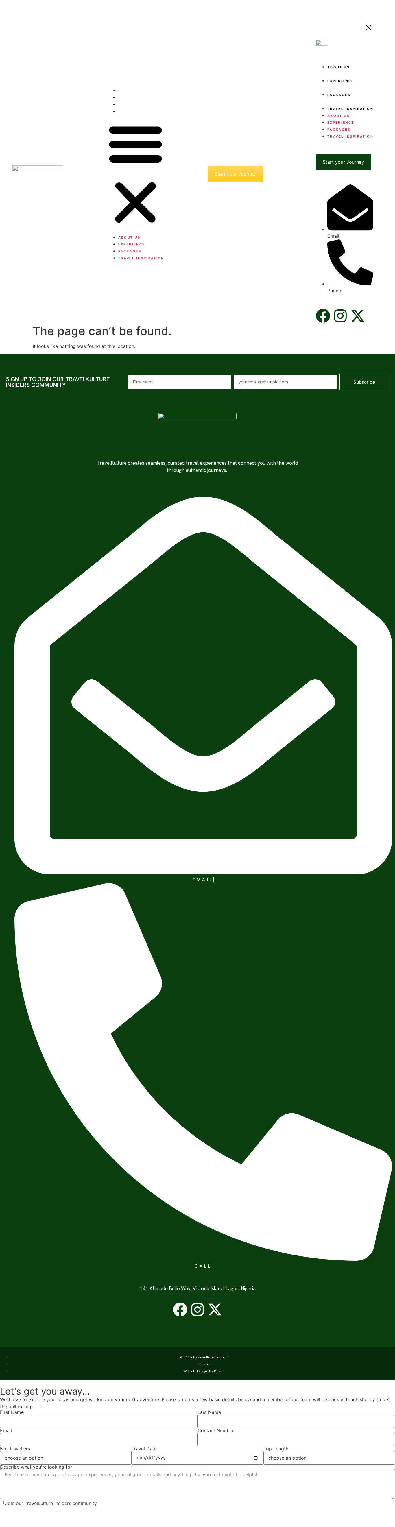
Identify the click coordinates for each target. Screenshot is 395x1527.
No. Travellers (15, 1448)
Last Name (209, 1412)
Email (6, 1430)
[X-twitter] (215, 1309)
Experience (131, 97)
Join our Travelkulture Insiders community (51, 1503)
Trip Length (275, 1448)
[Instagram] (197, 1309)
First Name (12, 1412)
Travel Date (144, 1448)
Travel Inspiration (141, 111)
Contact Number (216, 1430)
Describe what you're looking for (36, 1467)
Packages (129, 104)
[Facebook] (180, 1309)
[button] (135, 174)
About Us (129, 91)
